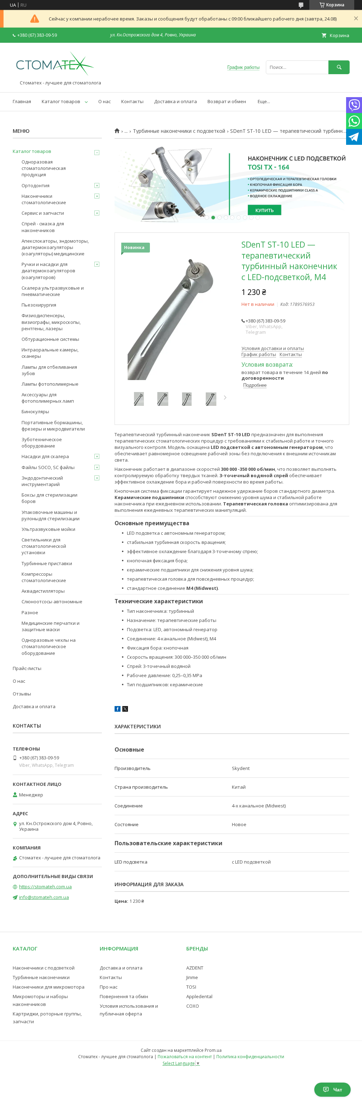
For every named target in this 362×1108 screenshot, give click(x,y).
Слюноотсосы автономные (52, 601)
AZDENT (194, 968)
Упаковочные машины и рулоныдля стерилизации (51, 515)
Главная (22, 101)
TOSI (191, 987)
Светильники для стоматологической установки (44, 546)
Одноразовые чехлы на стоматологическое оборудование (49, 646)
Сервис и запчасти (43, 213)
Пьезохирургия (39, 305)
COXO (192, 1006)
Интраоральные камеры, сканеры (50, 352)
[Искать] (339, 67)
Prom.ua (213, 1050)
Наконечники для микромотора (48, 987)
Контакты (132, 101)
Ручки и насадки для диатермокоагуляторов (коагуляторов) (48, 270)
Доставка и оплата (175, 101)
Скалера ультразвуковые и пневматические (53, 291)
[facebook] (118, 710)
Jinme (192, 977)
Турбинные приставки (47, 563)
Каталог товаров (61, 101)
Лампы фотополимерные (50, 384)
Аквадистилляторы (43, 591)
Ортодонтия (35, 185)
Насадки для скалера (45, 456)
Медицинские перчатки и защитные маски (51, 626)
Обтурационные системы (50, 339)
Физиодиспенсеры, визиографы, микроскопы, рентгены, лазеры (51, 321)
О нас (104, 101)
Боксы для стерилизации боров (49, 498)
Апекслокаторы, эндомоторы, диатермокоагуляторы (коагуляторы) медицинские (55, 247)
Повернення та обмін (124, 996)
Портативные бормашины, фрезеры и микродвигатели (53, 425)
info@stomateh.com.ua (44, 897)
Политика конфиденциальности (250, 1057)
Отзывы (22, 694)
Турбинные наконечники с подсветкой (179, 131)
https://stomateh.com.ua (45, 886)
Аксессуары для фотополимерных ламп (48, 397)
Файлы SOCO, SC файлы (48, 467)
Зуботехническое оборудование (42, 442)
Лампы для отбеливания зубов (49, 370)
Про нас (108, 987)
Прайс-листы (27, 668)
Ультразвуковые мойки (48, 529)
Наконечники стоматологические (44, 199)
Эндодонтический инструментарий (42, 481)
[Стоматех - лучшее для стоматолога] (55, 76)
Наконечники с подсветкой (44, 968)
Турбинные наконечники (41, 977)
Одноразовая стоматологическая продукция (44, 168)
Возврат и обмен (227, 101)
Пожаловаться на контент (185, 1057)
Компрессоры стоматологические (44, 577)
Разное (30, 612)
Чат (337, 1089)
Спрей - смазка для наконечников (43, 226)
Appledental (199, 996)
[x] (125, 710)
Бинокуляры (35, 411)
